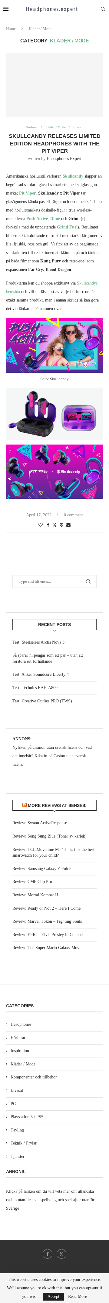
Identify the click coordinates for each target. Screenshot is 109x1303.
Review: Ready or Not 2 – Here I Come (46, 908)
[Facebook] (47, 1254)
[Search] (103, 9)
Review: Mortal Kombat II (35, 895)
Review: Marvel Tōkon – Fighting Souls (47, 921)
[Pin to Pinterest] (61, 525)
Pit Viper (27, 193)
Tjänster (18, 1156)
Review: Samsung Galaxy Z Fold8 (41, 868)
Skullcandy (73, 176)
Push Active (37, 218)
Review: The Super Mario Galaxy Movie (47, 947)
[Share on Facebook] (48, 525)
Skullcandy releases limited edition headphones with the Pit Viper (55, 143)
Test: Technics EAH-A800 (35, 687)
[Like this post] (40, 525)
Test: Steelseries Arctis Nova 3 (38, 642)
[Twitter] (61, 1254)
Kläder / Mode (23, 1064)
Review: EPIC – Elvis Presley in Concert (47, 934)
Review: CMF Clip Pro (32, 881)
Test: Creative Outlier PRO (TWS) (42, 701)
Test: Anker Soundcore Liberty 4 (40, 674)
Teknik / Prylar (24, 1143)
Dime (55, 218)
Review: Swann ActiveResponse (39, 823)
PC (13, 1103)
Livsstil (17, 1090)
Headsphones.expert (64, 158)
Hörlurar (18, 1037)
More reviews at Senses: (57, 805)
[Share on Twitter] (54, 525)
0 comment (73, 515)
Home (11, 28)
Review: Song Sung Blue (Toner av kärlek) (49, 836)
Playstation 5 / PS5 (27, 1117)
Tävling (17, 1130)
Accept (53, 1296)
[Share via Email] (68, 525)
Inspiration (20, 1050)
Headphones (21, 1024)
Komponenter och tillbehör (34, 1077)
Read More (77, 1297)
